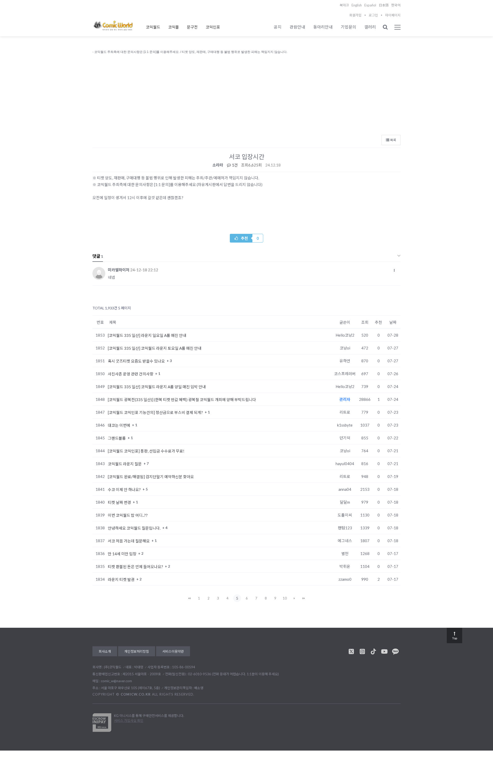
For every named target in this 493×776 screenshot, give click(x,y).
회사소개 (105, 651)
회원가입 (355, 15)
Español (370, 5)
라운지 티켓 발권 (121, 579)
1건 (234, 165)
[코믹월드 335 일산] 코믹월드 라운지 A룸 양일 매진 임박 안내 (157, 386)
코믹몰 (173, 27)
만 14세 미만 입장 (122, 553)
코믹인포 (213, 27)
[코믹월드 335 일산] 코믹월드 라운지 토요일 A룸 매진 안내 (154, 348)
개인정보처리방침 (136, 651)
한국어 (396, 5)
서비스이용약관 (173, 651)
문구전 (192, 27)
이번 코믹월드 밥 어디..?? (128, 515)
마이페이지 (393, 15)
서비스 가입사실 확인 (128, 720)
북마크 (344, 5)
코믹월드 (153, 27)
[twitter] (351, 651)
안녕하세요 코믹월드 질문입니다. (134, 528)
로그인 (373, 15)
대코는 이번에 (119, 425)
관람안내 (297, 26)
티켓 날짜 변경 (120, 502)
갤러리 (370, 26)
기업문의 (348, 26)
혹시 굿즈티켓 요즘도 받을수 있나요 (137, 361)
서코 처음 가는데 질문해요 (129, 541)
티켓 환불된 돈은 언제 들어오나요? (136, 566)
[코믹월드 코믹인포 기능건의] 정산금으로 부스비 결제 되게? (156, 412)
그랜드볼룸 (117, 438)
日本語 (384, 5)
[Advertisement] (246, 93)
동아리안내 (323, 26)
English (357, 5)
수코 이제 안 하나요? (124, 489)
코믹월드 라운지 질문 (125, 463)
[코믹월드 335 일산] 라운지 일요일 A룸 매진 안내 (147, 335)
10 (285, 598)
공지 (277, 26)
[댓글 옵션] (394, 270)
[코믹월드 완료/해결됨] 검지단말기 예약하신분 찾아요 (151, 476)
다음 (294, 598)
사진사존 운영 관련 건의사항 (131, 374)
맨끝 (304, 598)
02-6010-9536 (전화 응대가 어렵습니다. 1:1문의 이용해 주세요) (233, 674)
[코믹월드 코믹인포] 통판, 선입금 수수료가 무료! (146, 451)
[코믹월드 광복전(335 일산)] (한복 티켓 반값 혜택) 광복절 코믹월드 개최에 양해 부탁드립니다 (182, 399)
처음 (189, 598)
